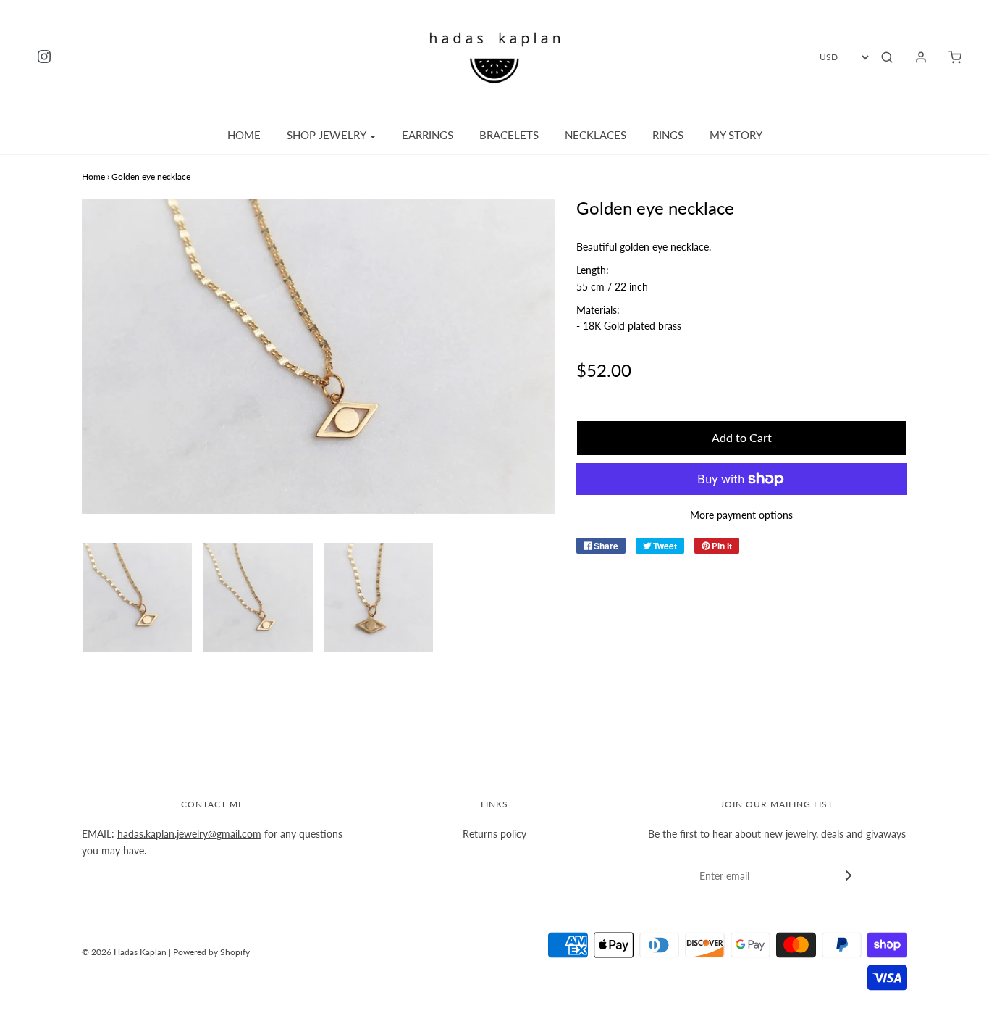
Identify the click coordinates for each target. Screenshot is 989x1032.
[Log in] (914, 57)
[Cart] (948, 57)
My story (736, 134)
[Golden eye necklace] (137, 598)
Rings (667, 134)
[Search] (887, 57)
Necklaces (595, 134)
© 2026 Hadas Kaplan (124, 951)
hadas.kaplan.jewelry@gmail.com (189, 834)
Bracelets (509, 134)
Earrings (427, 134)
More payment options (741, 515)
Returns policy (494, 834)
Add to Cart (742, 437)
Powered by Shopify (211, 951)
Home (244, 134)
